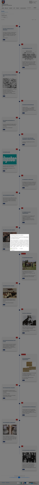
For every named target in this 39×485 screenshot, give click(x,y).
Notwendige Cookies (14, 248)
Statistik (22, 248)
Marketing (13, 250)
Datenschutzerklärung (14, 247)
